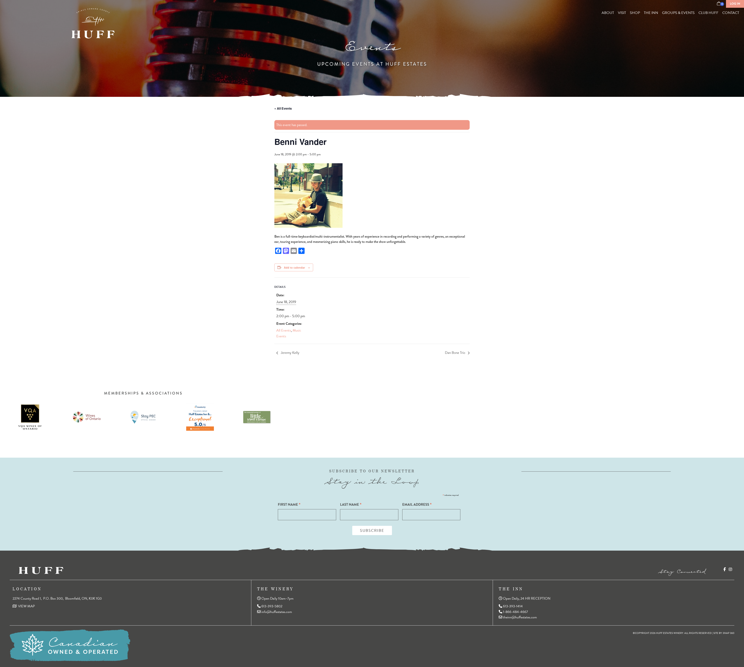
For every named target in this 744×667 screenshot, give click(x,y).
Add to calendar (294, 267)
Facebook (724, 569)
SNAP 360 (728, 633)
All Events (283, 330)
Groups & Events (678, 12)
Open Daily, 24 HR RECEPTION (526, 598)
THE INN (511, 588)
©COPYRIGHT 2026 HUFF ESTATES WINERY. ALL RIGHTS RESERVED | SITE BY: (683, 633)
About (608, 12)
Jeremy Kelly (289, 352)
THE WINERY (275, 588)
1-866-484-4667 (515, 611)
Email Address (417, 504)
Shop (635, 12)
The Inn (651, 12)
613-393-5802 (271, 605)
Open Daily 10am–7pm (277, 598)
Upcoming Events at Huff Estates (372, 64)
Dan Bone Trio (455, 352)
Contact (730, 12)
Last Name (351, 504)
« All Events (283, 108)
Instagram (730, 569)
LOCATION (27, 588)
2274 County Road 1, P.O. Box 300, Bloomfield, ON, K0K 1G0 (57, 598)
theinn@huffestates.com (519, 617)
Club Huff (708, 12)
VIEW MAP (25, 605)
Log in (735, 3)
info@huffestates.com (276, 611)
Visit (622, 12)
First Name (289, 504)
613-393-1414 (512, 605)
